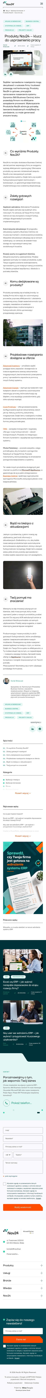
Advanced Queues (10, 388)
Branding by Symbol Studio (23, 1390)
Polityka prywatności (14, 1383)
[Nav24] (8, 3)
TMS (5, 429)
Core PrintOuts (9, 407)
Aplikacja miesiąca (13, 780)
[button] (23, 1265)
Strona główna (4, 10)
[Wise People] (23, 1388)
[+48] (23, 1155)
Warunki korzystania (27, 1379)
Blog (7, 11)
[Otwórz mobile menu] (41, 3)
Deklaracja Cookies (32, 1383)
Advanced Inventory (11, 366)
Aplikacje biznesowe (17, 11)
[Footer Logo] (12, 1231)
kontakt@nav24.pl (14, 1249)
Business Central (10, 476)
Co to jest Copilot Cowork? (13, 814)
